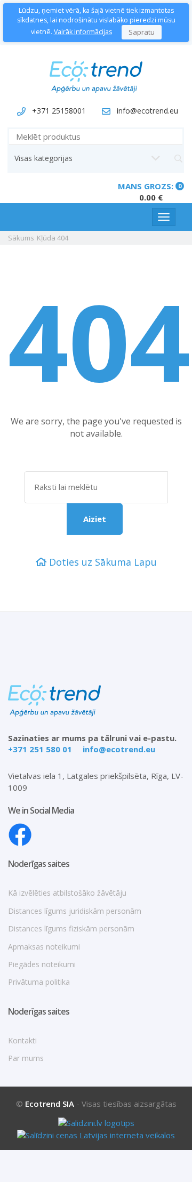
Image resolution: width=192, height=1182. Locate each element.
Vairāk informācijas (83, 31)
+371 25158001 (59, 111)
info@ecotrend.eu (147, 111)
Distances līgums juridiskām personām (74, 911)
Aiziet (94, 518)
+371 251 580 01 (40, 749)
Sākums (21, 238)
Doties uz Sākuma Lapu (101, 562)
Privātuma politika (39, 982)
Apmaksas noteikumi (44, 947)
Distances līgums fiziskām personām (71, 928)
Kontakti (22, 1040)
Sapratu (142, 32)
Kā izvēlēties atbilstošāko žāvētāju (67, 893)
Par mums (26, 1058)
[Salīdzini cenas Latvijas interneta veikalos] (96, 1134)
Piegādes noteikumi (42, 964)
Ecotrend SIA (49, 1103)
